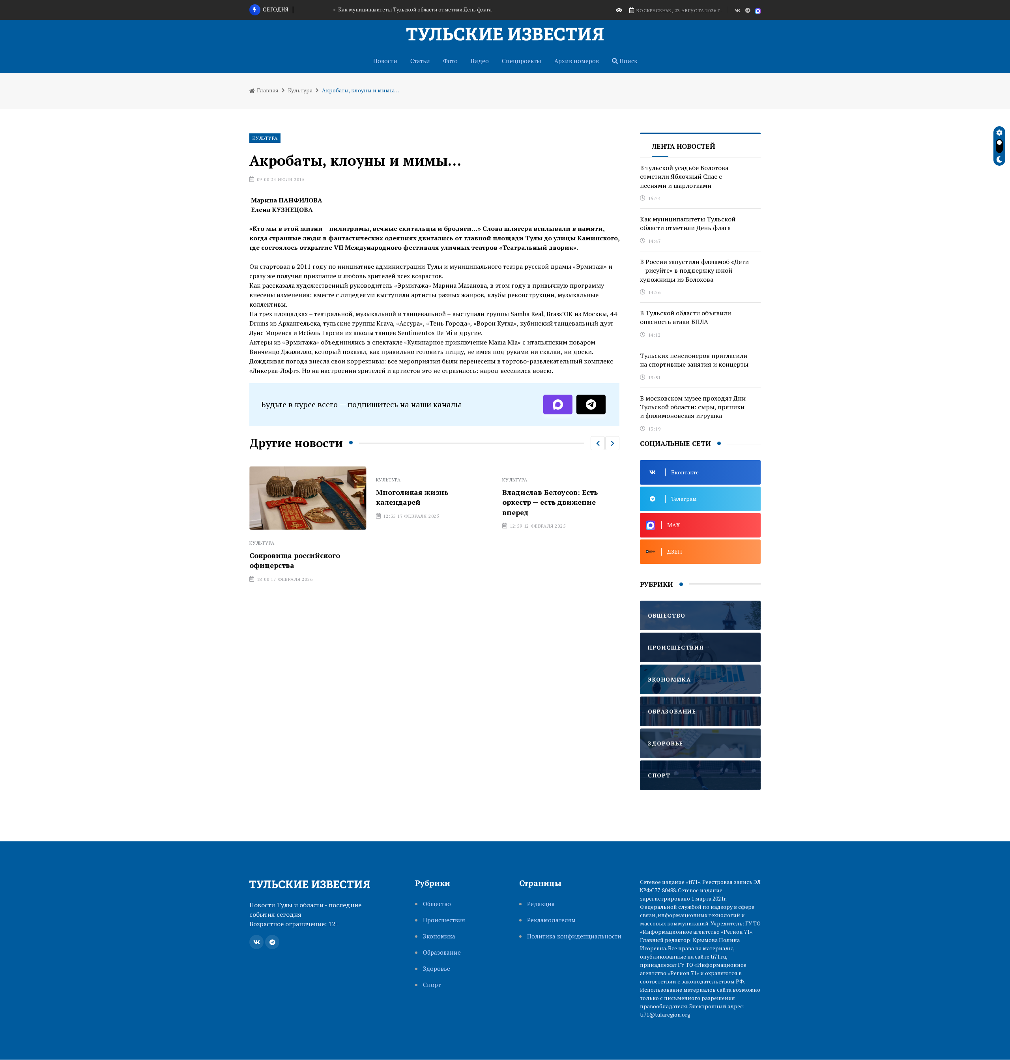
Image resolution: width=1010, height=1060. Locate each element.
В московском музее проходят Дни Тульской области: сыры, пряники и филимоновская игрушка (693, 407)
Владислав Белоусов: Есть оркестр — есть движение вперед (550, 502)
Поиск (627, 61)
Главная (267, 90)
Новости (385, 61)
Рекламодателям (551, 920)
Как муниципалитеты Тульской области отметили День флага (415, 9)
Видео (480, 61)
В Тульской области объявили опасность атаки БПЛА (685, 317)
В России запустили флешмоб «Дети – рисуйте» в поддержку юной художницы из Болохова (694, 270)
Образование (442, 952)
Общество (437, 904)
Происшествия (444, 920)
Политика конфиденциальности (574, 936)
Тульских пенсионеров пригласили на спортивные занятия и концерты (694, 360)
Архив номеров (576, 61)
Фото (450, 61)
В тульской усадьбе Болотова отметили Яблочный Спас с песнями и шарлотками (684, 176)
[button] (598, 443)
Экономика (439, 936)
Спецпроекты (521, 61)
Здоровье (436, 969)
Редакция (541, 904)
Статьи (420, 61)
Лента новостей (683, 146)
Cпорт (432, 985)
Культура (300, 90)
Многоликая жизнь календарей (412, 497)
